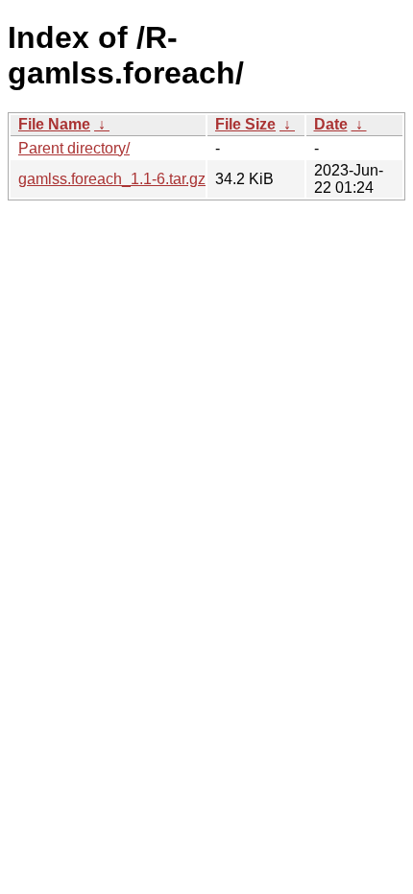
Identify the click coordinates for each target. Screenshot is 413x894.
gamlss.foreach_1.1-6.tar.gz (112, 179)
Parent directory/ (74, 148)
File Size (245, 124)
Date (331, 124)
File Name (54, 124)
